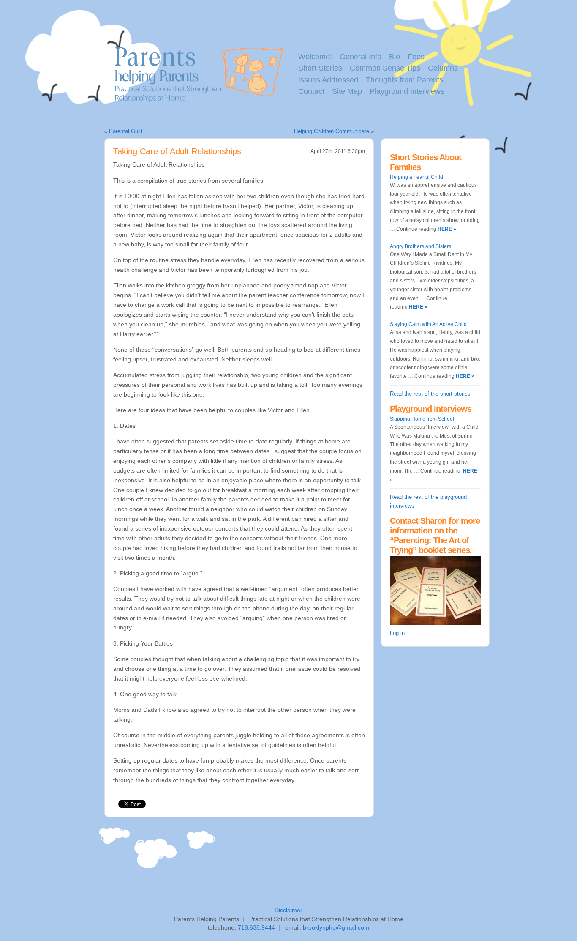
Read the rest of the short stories (430, 394)
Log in (397, 633)
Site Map (347, 91)
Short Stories (320, 68)
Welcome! (315, 56)
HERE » (446, 229)
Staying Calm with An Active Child (428, 324)
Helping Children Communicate (331, 131)
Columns (443, 68)
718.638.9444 (256, 927)
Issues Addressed (328, 80)
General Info (360, 56)
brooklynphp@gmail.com (336, 927)
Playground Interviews (407, 91)
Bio (394, 56)
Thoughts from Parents (404, 80)
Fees (416, 56)
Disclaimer (288, 910)
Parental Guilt (125, 131)
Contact (311, 91)
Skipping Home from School (422, 419)
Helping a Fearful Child (416, 177)
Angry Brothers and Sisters (420, 246)
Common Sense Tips (385, 68)
